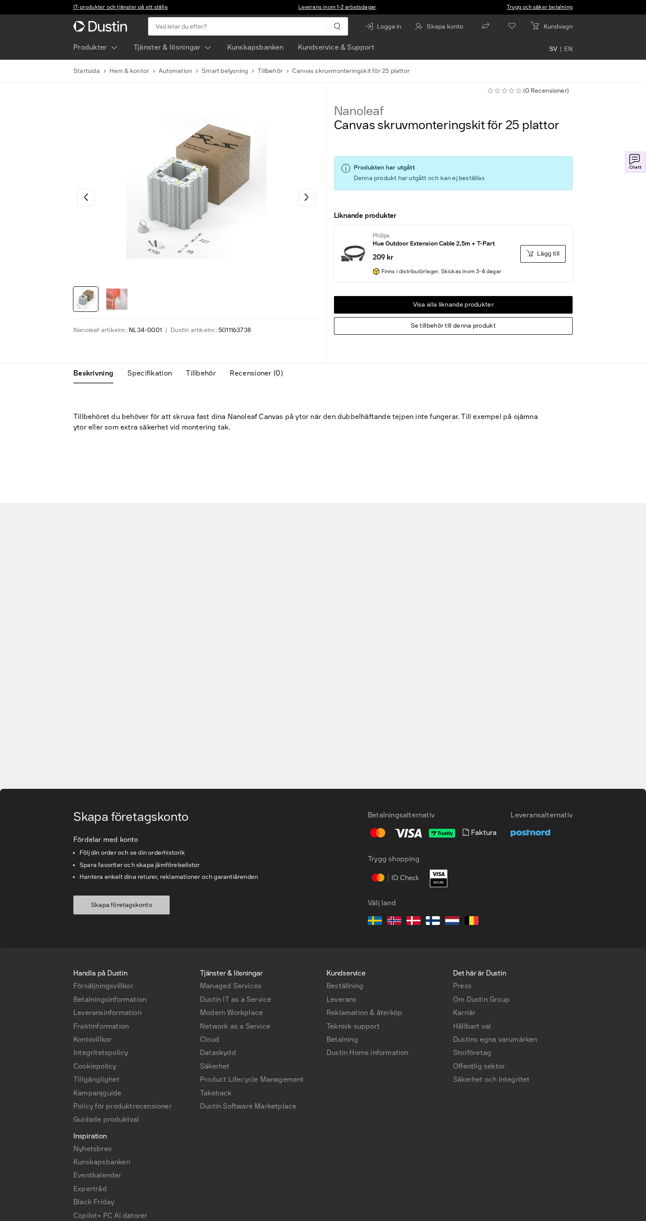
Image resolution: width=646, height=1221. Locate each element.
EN (568, 49)
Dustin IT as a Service (235, 999)
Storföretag (472, 1052)
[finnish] (433, 922)
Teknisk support (353, 1026)
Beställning (345, 986)
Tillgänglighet (96, 1079)
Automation (175, 71)
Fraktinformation (101, 1026)
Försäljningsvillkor (103, 986)
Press (462, 986)
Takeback (216, 1093)
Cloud (209, 1039)
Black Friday (93, 1202)
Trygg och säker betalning (540, 7)
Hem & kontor (129, 71)
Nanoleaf (359, 111)
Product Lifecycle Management (252, 1079)
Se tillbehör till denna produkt (453, 325)
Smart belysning (225, 71)
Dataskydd (218, 1052)
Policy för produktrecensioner (122, 1106)
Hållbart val (472, 1026)
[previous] (85, 197)
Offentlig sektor (479, 1066)
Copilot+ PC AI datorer (110, 1215)
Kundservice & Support (336, 47)
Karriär (464, 1012)
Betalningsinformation (109, 999)
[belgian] (472, 922)
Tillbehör (270, 71)
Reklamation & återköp (364, 1012)
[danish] (413, 922)
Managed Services (230, 986)
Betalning (342, 1039)
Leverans (342, 999)
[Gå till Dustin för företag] (102, 26)
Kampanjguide (97, 1093)
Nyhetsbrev (92, 1149)
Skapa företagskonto (121, 905)
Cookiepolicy (94, 1066)
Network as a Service (235, 1026)
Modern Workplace (231, 1012)
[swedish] (375, 922)
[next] (307, 197)
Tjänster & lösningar (167, 47)
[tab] (96, 373)
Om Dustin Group (481, 999)
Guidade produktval (106, 1119)
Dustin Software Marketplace (248, 1106)
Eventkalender (97, 1175)
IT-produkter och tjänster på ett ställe (120, 7)
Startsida (86, 71)
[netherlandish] (452, 922)
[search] (337, 26)
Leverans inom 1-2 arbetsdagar (337, 7)
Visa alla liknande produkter (453, 304)
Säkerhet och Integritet (491, 1079)
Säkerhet (215, 1066)
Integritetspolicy (100, 1052)
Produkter (90, 47)
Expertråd (90, 1189)
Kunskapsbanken (255, 47)
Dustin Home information (368, 1052)
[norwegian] (394, 922)
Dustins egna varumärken (495, 1039)
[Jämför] (486, 26)
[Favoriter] (512, 26)
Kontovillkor (92, 1039)
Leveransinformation (107, 1012)
